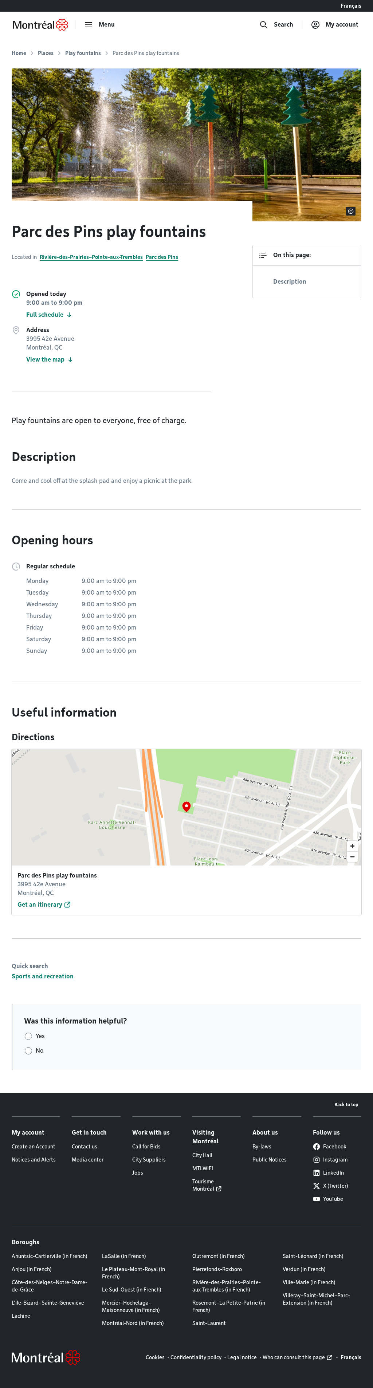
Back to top (346, 1104)
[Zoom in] (352, 846)
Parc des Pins (162, 257)
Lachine (21, 1316)
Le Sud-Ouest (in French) (131, 1290)
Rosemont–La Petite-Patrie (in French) (228, 1306)
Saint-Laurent (209, 1323)
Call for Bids (146, 1147)
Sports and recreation (43, 976)
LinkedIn (333, 1173)
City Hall (202, 1155)
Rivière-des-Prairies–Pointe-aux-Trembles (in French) (226, 1286)
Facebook (334, 1147)
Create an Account (33, 1147)
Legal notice (242, 1357)
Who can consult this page (294, 1357)
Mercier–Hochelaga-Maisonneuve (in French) (131, 1306)
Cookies (155, 1357)
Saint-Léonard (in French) (313, 1256)
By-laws (261, 1147)
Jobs (137, 1173)
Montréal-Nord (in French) (133, 1323)
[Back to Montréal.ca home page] (40, 24)
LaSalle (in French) (124, 1256)
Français (351, 6)
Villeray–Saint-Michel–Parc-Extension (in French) (316, 1299)
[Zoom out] (352, 856)
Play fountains (83, 53)
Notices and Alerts (34, 1160)
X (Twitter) (335, 1186)
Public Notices (269, 1160)
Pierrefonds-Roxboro (217, 1269)
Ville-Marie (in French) (309, 1282)
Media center (87, 1160)
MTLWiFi (202, 1168)
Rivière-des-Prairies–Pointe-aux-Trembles (91, 257)
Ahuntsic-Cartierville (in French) (49, 1256)
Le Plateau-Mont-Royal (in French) (133, 1272)
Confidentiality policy (195, 1357)
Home (19, 53)
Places (46, 53)
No (39, 1050)
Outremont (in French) (218, 1256)
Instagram (335, 1160)
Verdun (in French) (304, 1269)
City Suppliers (149, 1160)
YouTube (333, 1199)
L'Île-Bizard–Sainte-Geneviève (48, 1303)
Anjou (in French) (32, 1269)
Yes (40, 1036)
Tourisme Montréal (203, 1185)
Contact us (84, 1147)
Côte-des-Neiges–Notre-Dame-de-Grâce (49, 1286)
